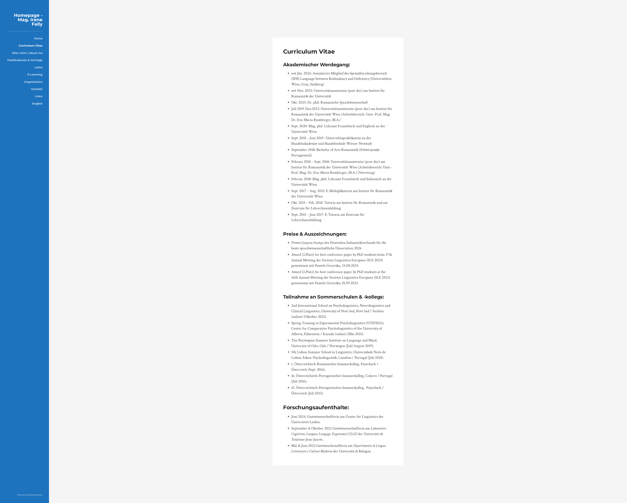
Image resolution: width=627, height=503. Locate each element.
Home (38, 38)
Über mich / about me (27, 53)
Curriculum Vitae (30, 45)
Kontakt (36, 89)
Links (38, 96)
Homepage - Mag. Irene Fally (28, 20)
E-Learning (34, 74)
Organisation (33, 81)
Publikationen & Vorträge (24, 60)
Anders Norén (35, 495)
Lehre (38, 67)
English (37, 103)
